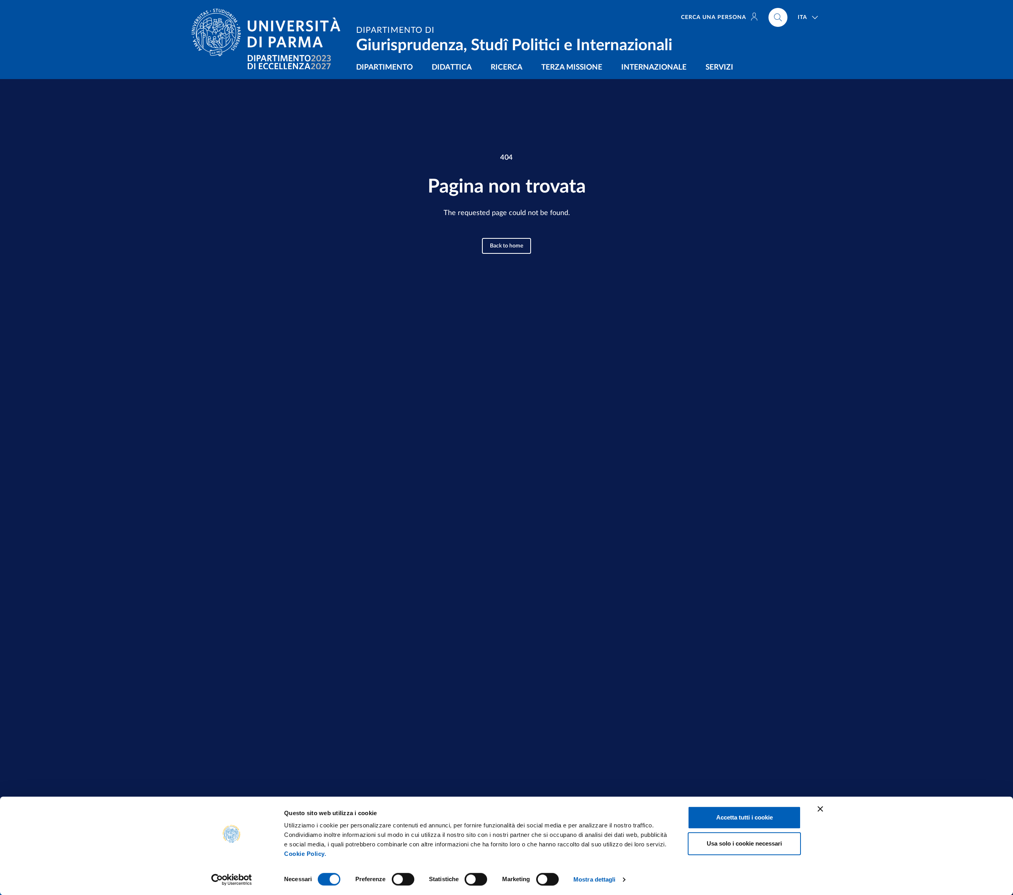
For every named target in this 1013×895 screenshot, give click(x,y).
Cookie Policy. (305, 853)
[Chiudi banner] (820, 809)
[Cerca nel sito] (777, 17)
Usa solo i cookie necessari (744, 843)
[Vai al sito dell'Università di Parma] (269, 32)
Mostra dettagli (594, 879)
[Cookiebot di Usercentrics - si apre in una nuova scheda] (231, 880)
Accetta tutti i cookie (744, 817)
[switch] (403, 879)
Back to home (506, 246)
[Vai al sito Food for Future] (289, 62)
